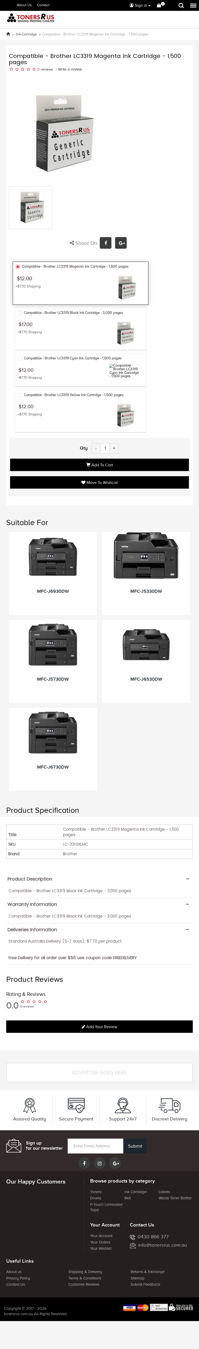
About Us (24, 5)
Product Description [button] (30, 879)
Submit (135, 1146)
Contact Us (15, 1284)
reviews (47, 69)
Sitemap (138, 1278)
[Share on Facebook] (107, 244)
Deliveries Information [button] (32, 929)
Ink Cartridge (135, 1192)
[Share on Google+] (122, 244)
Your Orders (100, 1242)
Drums (95, 1198)
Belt (127, 1198)
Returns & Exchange (148, 1272)
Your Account (101, 1236)
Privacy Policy (18, 1278)
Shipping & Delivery (85, 1272)
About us (14, 1272)
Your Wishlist (100, 1248)
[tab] (99, 879)
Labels (164, 1192)
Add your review (101, 1027)
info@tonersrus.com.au (162, 1245)
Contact (43, 5)
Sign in (140, 5)
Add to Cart (101, 465)
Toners (96, 1192)
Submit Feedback (145, 1284)
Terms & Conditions (84, 1278)
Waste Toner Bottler (175, 1198)
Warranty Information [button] (32, 904)
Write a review (70, 69)
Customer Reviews (84, 1284)
